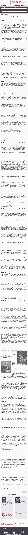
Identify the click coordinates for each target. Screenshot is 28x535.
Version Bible (3, 7)
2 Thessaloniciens (17, 506)
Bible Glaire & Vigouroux (5, 532)
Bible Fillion (4, 531)
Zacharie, (5, 517)
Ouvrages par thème (15, 530)
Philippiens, (16, 505)
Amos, (10, 515)
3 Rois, (6, 504)
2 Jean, (25, 512)
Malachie (7, 517)
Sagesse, (9, 511)
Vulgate (5, 14)
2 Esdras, (5, 506)
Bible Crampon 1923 (5, 530)
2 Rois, (4, 504)
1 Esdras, (3, 506)
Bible (15, 5)
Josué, (8, 503)
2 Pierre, (21, 512)
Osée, (6, 515)
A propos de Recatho (23, 531)
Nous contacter (22, 532)
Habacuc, (9, 516)
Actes (22, 500)
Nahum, (7, 516)
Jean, (21, 500)
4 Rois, (8, 504)
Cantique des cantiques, (5, 511)
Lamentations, (7, 514)
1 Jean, (23, 512)
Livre (15, 7)
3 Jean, (16, 513)
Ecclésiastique (3, 512)
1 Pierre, (19, 512)
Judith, (9, 506)
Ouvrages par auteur (15, 531)
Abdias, (11, 515)
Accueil (2, 14)
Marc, (23, 499)
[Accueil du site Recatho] (1, 5)
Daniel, (5, 515)
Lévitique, (8, 500)
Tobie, (7, 506)
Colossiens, (19, 505)
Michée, (4, 516)
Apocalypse (20, 513)
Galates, (20, 504)
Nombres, (11, 500)
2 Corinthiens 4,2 (13, 0)
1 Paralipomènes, (4, 505)
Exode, (10, 499)
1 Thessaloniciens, (23, 505)
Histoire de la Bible (22, 530)
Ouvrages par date (15, 533)
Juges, (10, 503)
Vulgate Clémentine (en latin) (6, 533)
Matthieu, (21, 499)
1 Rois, (2, 504)
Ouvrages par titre (14, 532)
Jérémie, (4, 514)
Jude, (18, 513)
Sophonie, (11, 516)
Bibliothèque (20, 5)
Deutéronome (8, 501)
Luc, (25, 499)
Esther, (11, 506)
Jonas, (2, 516)
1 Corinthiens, (24, 503)
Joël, (8, 515)
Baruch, (10, 514)
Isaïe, (2, 514)
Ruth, (11, 503)
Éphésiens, (22, 504)
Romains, (21, 503)
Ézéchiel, (3, 515)
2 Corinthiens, (17, 504)
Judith (7, 14)
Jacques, (16, 512)
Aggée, (3, 517)
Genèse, (8, 499)
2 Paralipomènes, (8, 505)
